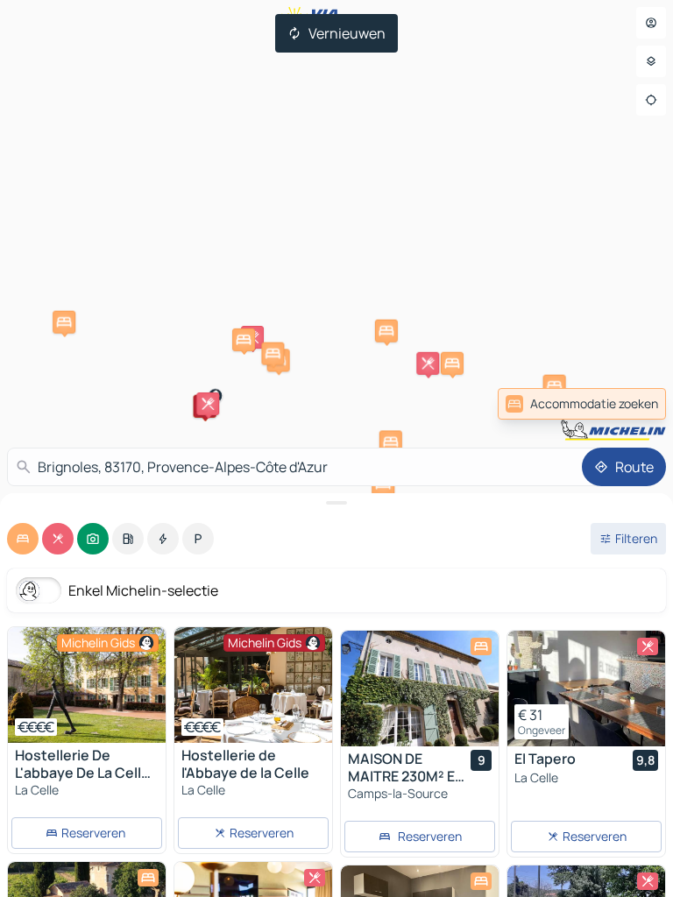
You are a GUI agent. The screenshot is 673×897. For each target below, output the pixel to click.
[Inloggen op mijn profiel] (651, 23)
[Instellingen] (651, 61)
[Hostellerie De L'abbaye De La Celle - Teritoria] (87, 685)
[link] (582, 404)
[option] (23, 538)
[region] (87, 685)
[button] (207, 403)
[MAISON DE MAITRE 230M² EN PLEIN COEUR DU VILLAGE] (420, 688)
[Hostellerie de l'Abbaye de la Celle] (253, 685)
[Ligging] (651, 100)
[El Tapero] (586, 688)
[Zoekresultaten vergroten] (336, 502)
